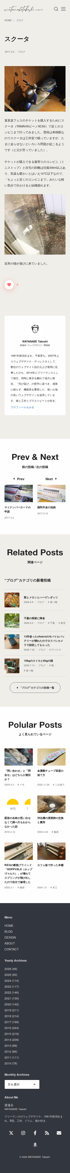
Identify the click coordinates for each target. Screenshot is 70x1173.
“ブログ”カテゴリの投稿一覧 (37, 687)
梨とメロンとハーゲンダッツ (41, 597)
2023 (7, 986)
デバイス (56, 649)
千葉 (52, 623)
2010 (7, 1063)
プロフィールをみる (22, 407)
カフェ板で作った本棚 (50, 865)
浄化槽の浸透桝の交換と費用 (50, 820)
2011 (7, 1057)
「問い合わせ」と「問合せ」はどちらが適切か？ (17, 775)
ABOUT (9, 943)
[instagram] (23, 1133)
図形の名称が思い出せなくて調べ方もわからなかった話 (17, 822)
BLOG (8, 931)
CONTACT (11, 949)
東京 (63, 623)
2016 (7, 1028)
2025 (7, 975)
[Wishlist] (35, 1144)
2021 (7, 998)
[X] (11, 1133)
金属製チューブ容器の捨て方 (50, 773)
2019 (7, 1010)
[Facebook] (35, 1133)
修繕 (56, 832)
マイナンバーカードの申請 (17, 509)
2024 (7, 980)
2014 (7, 1039)
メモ (22, 784)
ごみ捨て (60, 784)
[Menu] (56, 9)
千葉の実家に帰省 (34, 618)
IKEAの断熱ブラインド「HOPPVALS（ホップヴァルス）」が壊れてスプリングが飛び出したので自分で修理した (18, 873)
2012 (7, 1051)
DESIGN (10, 937)
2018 (7, 1016)
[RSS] (47, 1133)
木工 (54, 887)
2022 (7, 992)
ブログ (21, 51)
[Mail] (59, 1133)
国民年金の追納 (46, 507)
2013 (7, 1045)
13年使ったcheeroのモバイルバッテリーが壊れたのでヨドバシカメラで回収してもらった (44, 640)
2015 (7, 1034)
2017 (7, 1022)
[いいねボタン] (9, 284)
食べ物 (53, 602)
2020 (7, 1004)
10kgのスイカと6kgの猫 (38, 660)
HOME (8, 925)
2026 (7, 969)
